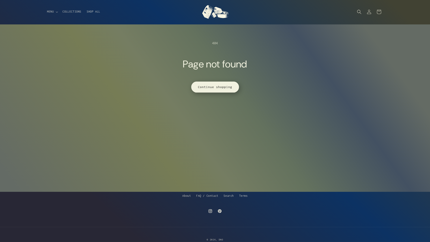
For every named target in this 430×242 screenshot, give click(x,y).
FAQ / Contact (207, 195)
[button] (52, 11)
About (186, 195)
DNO (221, 239)
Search (229, 195)
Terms (243, 195)
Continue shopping (215, 87)
